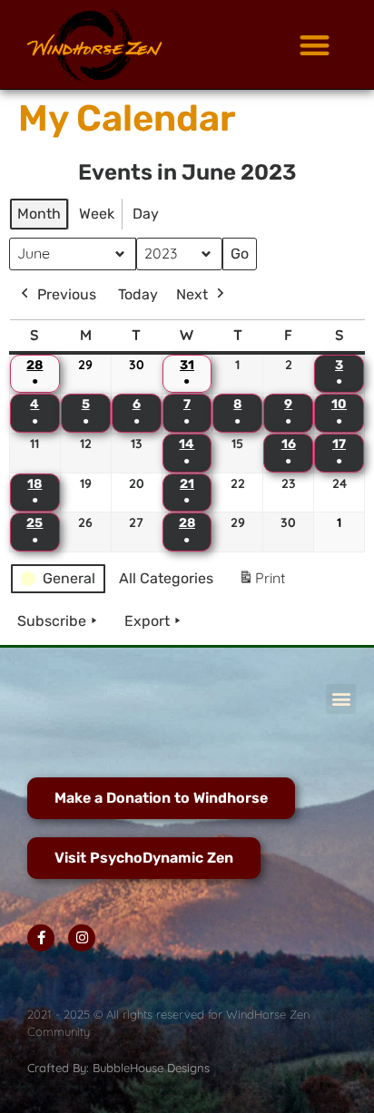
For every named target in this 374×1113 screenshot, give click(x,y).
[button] (314, 45)
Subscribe (51, 621)
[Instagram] (81, 938)
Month (39, 213)
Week (96, 213)
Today (138, 294)
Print (261, 583)
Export (147, 621)
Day (146, 213)
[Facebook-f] (40, 938)
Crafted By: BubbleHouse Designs (118, 1067)
